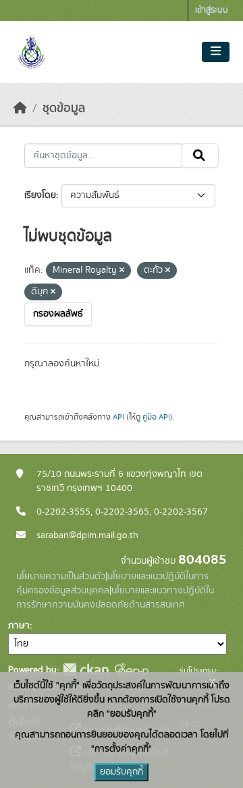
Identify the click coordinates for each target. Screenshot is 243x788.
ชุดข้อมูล (64, 108)
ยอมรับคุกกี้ (121, 772)
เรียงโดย (40, 195)
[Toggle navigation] (216, 52)
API (118, 417)
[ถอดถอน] (121, 270)
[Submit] (200, 155)
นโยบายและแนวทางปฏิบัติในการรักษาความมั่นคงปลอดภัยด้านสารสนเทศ (115, 598)
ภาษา (19, 625)
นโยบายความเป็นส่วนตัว (60, 576)
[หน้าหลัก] (20, 108)
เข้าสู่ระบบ (211, 10)
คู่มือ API (156, 417)
